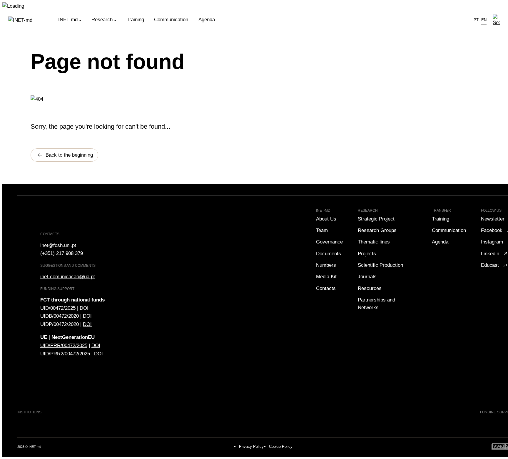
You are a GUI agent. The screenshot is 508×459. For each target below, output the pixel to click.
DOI (84, 308)
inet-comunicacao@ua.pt (67, 276)
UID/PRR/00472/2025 (63, 345)
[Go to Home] (33, 20)
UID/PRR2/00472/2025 (65, 354)
